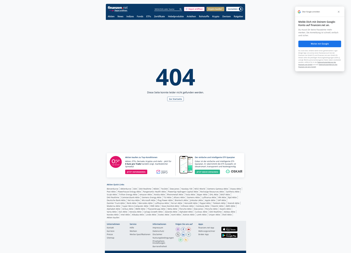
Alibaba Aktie (138, 214)
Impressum (158, 228)
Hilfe (132, 228)
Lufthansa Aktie (209, 197)
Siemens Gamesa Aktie (217, 188)
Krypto (215, 16)
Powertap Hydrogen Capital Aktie (183, 191)
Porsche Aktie (185, 209)
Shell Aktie (227, 214)
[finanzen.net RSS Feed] (186, 240)
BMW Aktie (140, 209)
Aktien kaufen (113, 217)
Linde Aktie (151, 214)
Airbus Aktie (127, 209)
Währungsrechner (206, 231)
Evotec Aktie (163, 214)
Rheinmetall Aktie (175, 194)
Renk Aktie (131, 203)
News (120, 16)
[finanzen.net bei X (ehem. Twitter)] (178, 234)
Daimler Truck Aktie (116, 203)
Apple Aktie (210, 200)
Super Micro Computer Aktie (135, 206)
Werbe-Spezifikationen (140, 234)
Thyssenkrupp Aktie (156, 209)
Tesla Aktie (190, 194)
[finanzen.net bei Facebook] (183, 229)
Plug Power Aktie (165, 200)
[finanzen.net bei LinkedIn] (183, 234)
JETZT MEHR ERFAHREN (207, 172)
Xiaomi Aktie (225, 209)
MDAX (156, 188)
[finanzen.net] (118, 7)
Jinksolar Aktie (196, 200)
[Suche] (180, 9)
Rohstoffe (204, 16)
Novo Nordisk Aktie (170, 206)
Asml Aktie (176, 214)
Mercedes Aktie (145, 203)
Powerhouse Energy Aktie (129, 191)
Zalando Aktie (171, 211)
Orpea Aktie (235, 188)
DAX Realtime (145, 188)
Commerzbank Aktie (130, 197)
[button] (194, 9)
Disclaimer (157, 234)
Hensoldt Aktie (191, 203)
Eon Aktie (123, 211)
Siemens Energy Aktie (151, 197)
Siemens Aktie (193, 197)
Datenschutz (158, 231)
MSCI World (199, 188)
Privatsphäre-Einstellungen (159, 242)
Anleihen (191, 16)
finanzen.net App (206, 228)
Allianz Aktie (179, 197)
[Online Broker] (118, 10)
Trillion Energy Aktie (128, 194)
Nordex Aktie (113, 214)
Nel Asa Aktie (134, 200)
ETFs (148, 16)
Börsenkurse (112, 188)
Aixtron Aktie (189, 214)
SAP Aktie (221, 200)
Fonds (140, 16)
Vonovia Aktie (135, 211)
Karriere (110, 231)
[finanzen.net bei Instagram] (178, 229)
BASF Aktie (225, 194)
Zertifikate (159, 16)
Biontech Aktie (181, 200)
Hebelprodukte (176, 16)
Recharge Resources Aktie (212, 191)
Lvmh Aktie (202, 214)
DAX (135, 188)
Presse (110, 234)
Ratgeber (238, 16)
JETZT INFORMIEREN (136, 172)
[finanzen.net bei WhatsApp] (180, 240)
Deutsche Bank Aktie (116, 200)
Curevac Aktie (201, 211)
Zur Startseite (175, 99)
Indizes (130, 16)
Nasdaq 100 (186, 188)
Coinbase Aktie (202, 206)
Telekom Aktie (219, 203)
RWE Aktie (155, 206)
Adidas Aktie (229, 211)
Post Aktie (111, 191)
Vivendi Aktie (233, 203)
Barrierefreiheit (160, 246)
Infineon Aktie (187, 206)
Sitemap (110, 238)
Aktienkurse (125, 188)
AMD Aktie (230, 206)
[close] (339, 12)
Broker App (203, 234)
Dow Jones (174, 188)
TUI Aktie (167, 197)
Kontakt (110, 228)
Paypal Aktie (205, 203)
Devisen (226, 16)
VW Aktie (222, 197)
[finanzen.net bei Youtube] (188, 229)
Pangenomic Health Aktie (154, 191)
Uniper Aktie (214, 214)
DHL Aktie (214, 194)
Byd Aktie (232, 197)
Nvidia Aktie (159, 194)
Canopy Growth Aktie (153, 211)
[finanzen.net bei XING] (188, 234)
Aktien (111, 16)
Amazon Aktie (145, 194)
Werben (133, 231)
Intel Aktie (125, 214)
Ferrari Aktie (176, 203)
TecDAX (164, 188)
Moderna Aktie (113, 206)
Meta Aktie (172, 209)
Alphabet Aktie (113, 209)
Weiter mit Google (320, 44)
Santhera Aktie (232, 191)
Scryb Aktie (112, 194)
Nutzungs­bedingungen (163, 238)
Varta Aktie (112, 211)
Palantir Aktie (217, 206)
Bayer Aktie (202, 194)
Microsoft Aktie (148, 200)
